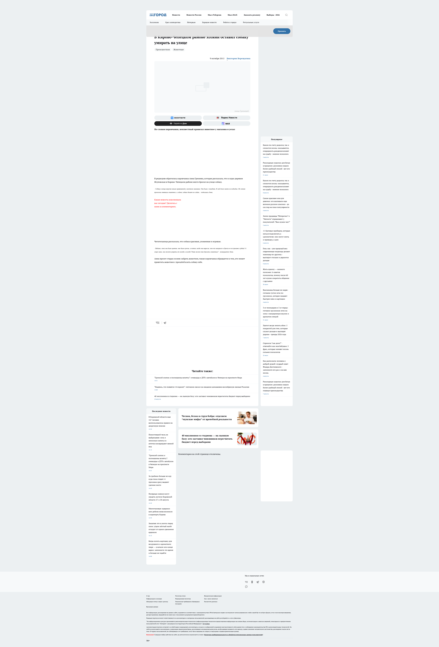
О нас (148, 596)
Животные (178, 49)
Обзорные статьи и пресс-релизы (157, 601)
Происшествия (163, 49)
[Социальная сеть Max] (226, 123)
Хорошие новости (209, 22)
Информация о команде (154, 599)
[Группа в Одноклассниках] (252, 582)
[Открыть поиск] (286, 15)
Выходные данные (152, 607)
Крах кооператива (173, 22)
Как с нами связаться (211, 599)
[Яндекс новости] (226, 118)
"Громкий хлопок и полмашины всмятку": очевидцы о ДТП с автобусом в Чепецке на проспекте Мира (198, 379)
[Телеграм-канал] (258, 582)
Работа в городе (230, 22)
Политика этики (180, 596)
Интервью (191, 22)
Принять (282, 31)
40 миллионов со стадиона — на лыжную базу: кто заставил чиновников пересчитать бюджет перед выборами (202, 397)
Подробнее (206, 624)
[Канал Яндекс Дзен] (178, 123)
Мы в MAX (232, 15)
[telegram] (165, 322)
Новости (176, 15)
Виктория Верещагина (238, 58)
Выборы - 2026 (273, 15)
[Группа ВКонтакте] (178, 118)
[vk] (158, 322)
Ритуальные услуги (251, 22)
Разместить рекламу (210, 601)
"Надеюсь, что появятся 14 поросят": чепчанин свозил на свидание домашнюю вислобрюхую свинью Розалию (201, 388)
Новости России (193, 15)
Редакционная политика (183, 599)
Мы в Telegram (214, 15)
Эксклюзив (154, 22)
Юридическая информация (213, 596)
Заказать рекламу (252, 15)
